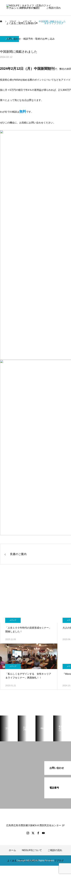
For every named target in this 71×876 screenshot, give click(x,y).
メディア (12, 620)
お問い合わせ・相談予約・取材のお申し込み (30, 38)
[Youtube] (43, 833)
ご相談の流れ (53, 7)
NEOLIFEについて (30, 7)
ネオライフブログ (53, 23)
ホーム (10, 7)
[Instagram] (27, 833)
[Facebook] (38, 833)
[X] (33, 833)
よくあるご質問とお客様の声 (22, 23)
